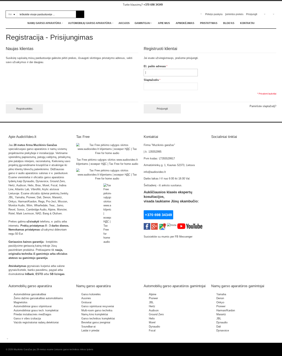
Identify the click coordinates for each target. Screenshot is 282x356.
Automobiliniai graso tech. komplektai (36, 310)
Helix (152, 318)
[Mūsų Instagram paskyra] (171, 225)
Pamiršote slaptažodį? (263, 106)
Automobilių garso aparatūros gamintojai (175, 286)
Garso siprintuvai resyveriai (97, 306)
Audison (154, 310)
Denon (220, 298)
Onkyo (220, 302)
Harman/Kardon (225, 310)
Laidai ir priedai (90, 330)
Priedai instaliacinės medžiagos (32, 314)
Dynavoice (222, 330)
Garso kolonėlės (91, 294)
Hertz (152, 306)
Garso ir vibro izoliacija (27, 318)
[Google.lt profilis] (154, 225)
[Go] (80, 14)
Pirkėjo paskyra (214, 14)
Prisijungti (251, 14)
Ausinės (86, 298)
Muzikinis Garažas (45, 145)
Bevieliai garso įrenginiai (95, 322)
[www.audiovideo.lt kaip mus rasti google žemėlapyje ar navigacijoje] (162, 225)
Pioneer (153, 298)
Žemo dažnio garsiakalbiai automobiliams (38, 298)
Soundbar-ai (88, 326)
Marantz (221, 314)
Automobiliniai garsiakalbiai (30, 294)
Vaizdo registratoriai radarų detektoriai (36, 322)
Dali (218, 326)
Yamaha (221, 294)
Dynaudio (154, 326)
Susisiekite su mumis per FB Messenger (168, 236)
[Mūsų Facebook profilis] (147, 225)
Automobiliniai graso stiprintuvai (33, 306)
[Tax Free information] (107, 145)
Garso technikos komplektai (98, 318)
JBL (151, 302)
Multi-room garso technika (96, 310)
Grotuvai (86, 302)
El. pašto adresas (155, 66)
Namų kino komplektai (94, 314)
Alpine (152, 294)
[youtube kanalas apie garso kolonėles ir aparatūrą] (190, 225)
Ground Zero (156, 314)
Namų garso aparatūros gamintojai (237, 286)
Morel (152, 322)
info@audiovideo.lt (155, 171)
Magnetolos (20, 302)
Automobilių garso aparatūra (30, 286)
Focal (152, 330)
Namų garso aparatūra (93, 286)
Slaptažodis (151, 79)
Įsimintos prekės (234, 14)
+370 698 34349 (153, 4)
